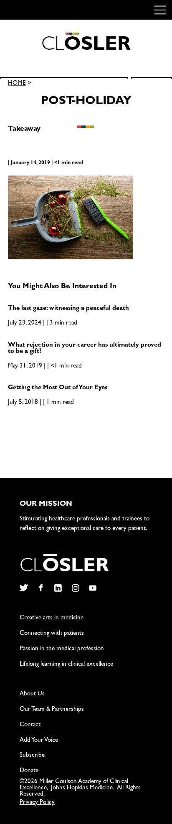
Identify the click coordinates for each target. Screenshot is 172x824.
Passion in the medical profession (62, 649)
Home (17, 84)
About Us (32, 694)
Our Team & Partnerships (52, 710)
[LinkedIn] (58, 588)
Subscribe (32, 756)
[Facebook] (41, 588)
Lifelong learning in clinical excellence (66, 665)
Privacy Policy (37, 803)
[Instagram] (75, 588)
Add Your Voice (39, 741)
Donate (29, 771)
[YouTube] (93, 588)
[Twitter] (24, 588)
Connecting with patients (52, 634)
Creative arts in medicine (51, 618)
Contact (30, 725)
